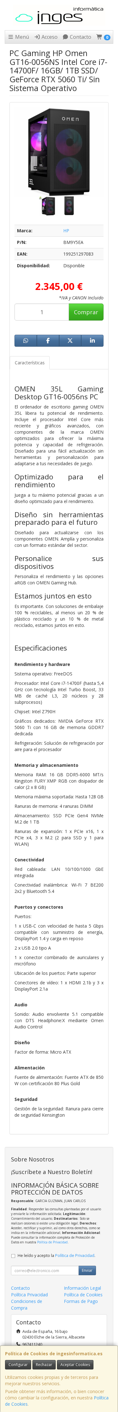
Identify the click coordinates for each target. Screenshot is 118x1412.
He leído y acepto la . (56, 1255)
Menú (21, 36)
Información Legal (82, 1288)
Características (30, 363)
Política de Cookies (83, 1295)
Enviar (87, 1270)
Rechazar (44, 1364)
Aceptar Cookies (75, 1364)
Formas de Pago (81, 1301)
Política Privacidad (29, 1295)
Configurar (18, 1364)
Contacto (80, 36)
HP (66, 231)
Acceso (49, 36)
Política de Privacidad (52, 1242)
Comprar (86, 312)
